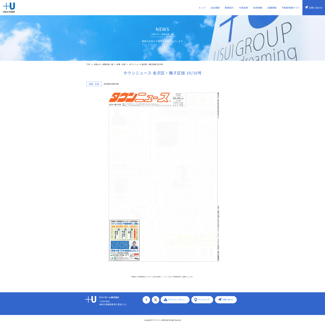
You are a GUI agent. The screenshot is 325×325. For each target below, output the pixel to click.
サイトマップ (204, 299)
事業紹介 (229, 7)
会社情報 (215, 7)
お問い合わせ (315, 7)
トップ (202, 7)
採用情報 (257, 7)
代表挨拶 (243, 7)
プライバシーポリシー (177, 299)
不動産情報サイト (291, 7)
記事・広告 (94, 83)
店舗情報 (272, 7)
